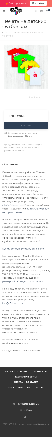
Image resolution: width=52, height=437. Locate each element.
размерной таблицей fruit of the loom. (23, 281)
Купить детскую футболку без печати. (23, 248)
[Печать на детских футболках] (26, 67)
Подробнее (38, 3)
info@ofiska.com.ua (12, 205)
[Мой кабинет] (41, 11)
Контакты (40, 371)
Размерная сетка (26, 377)
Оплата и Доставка (26, 382)
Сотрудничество (19, 387)
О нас (39, 387)
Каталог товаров (16, 371)
